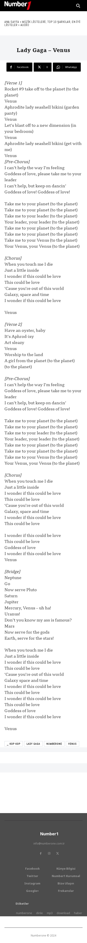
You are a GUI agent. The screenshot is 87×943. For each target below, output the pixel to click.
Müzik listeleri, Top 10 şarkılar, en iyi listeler (42, 23)
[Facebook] (41, 853)
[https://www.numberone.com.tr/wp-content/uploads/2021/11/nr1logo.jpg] (17, 5)
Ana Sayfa (11, 22)
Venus (72, 744)
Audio (25, 25)
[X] (57, 853)
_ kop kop (13, 744)
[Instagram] (49, 853)
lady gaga (33, 744)
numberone (54, 744)
